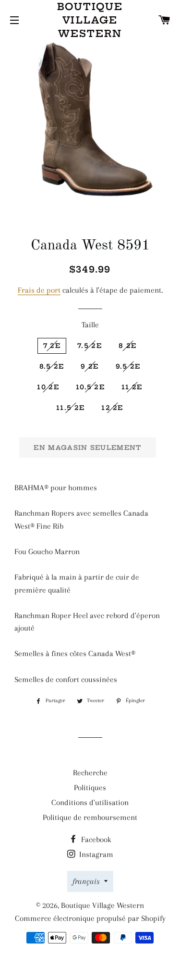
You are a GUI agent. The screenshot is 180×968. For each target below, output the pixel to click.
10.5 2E (90, 387)
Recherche (90, 772)
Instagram (95, 854)
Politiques (90, 787)
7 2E (51, 345)
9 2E (89, 366)
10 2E (48, 387)
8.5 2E (51, 366)
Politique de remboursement (90, 817)
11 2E (132, 387)
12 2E (112, 407)
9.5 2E (128, 366)
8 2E (127, 345)
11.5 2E (70, 407)
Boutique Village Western (90, 19)
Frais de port (39, 290)
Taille (90, 324)
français (85, 881)
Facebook (95, 839)
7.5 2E (89, 345)
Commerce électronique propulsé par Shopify (90, 918)
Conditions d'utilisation (90, 802)
